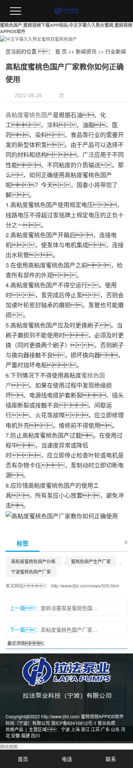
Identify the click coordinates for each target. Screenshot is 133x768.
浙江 (85, 729)
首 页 (61, 51)
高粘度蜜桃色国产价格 (33, 561)
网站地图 (9, 746)
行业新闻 (115, 51)
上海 (75, 729)
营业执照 (106, 723)
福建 (25, 735)
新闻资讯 (86, 51)
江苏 (95, 729)
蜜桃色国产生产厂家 (91, 561)
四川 (35, 735)
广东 (105, 729)
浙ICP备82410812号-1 (73, 723)
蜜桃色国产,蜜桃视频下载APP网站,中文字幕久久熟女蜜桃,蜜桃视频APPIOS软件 (66, 28)
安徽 (15, 735)
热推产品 (14, 729)
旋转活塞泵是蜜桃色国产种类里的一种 (69, 607)
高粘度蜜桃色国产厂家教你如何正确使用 (69, 629)
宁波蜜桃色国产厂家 (31, 571)
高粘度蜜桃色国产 (29, 115)
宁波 (65, 729)
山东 (115, 729)
